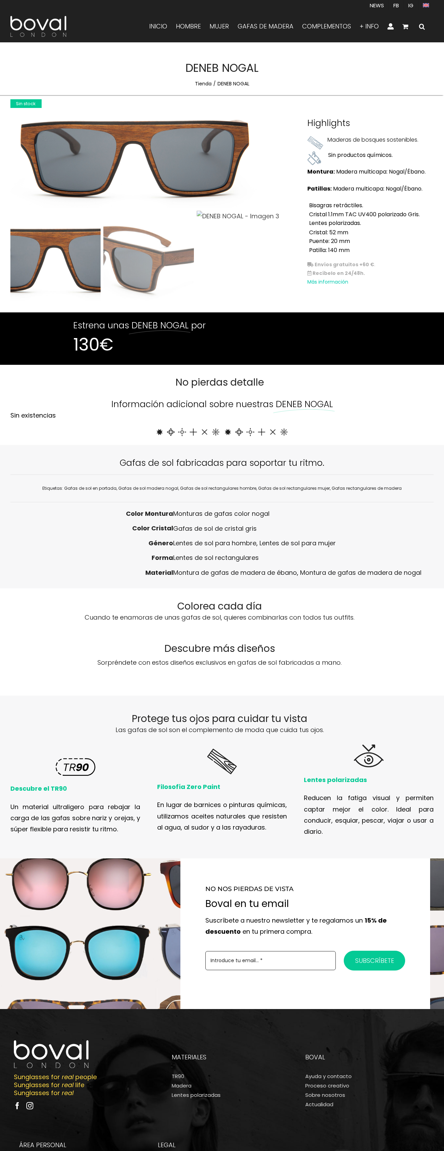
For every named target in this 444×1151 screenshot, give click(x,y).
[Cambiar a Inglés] (426, 5)
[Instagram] (29, 1105)
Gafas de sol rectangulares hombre (218, 488)
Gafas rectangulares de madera (367, 488)
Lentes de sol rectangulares (216, 557)
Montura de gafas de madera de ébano (235, 572)
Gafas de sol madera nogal (148, 488)
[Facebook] (17, 1105)
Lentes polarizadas (335, 779)
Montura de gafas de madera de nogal (360, 572)
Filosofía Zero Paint (188, 786)
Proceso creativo (327, 1085)
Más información (327, 281)
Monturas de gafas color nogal (221, 513)
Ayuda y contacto (328, 1076)
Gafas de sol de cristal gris (215, 528)
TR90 (178, 1076)
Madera (181, 1085)
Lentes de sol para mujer (297, 543)
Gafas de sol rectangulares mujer (294, 488)
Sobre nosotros (325, 1095)
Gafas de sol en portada (90, 488)
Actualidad (319, 1104)
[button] (422, 26)
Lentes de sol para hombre (214, 543)
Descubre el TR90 (38, 788)
